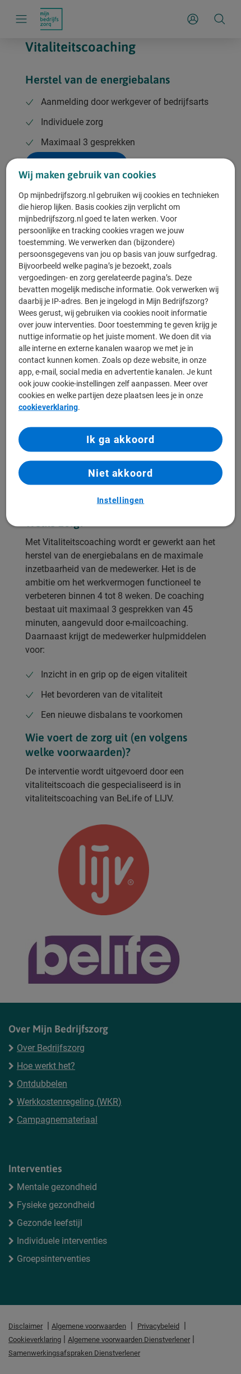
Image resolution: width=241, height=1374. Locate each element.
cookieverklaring (48, 407)
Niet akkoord (120, 472)
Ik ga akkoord (120, 439)
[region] (120, 342)
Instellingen (120, 499)
